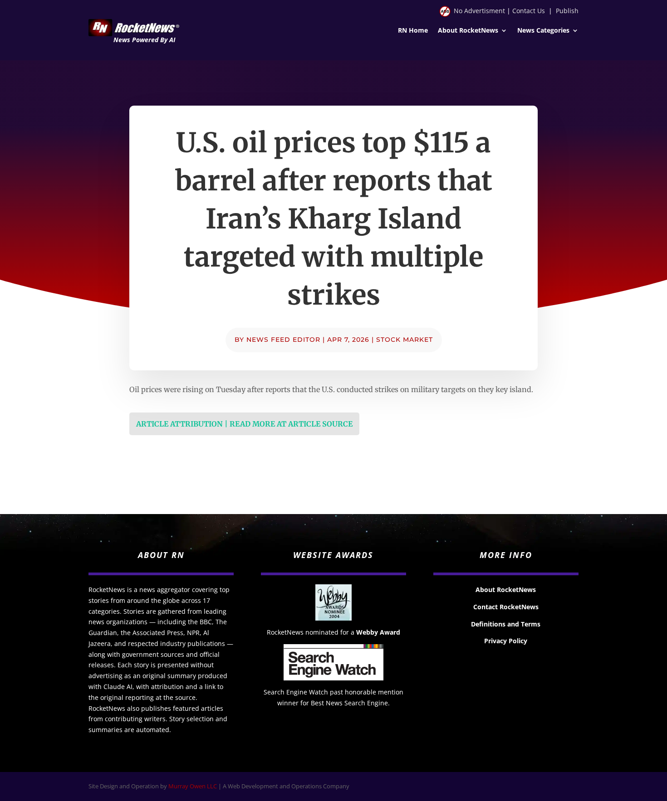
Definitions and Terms (505, 624)
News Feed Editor (283, 339)
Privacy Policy (505, 640)
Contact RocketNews (506, 606)
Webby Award (378, 632)
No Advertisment (479, 10)
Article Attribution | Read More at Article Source (244, 423)
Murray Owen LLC (192, 786)
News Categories (543, 30)
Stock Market (404, 339)
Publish (567, 10)
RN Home (413, 30)
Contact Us (528, 10)
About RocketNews (468, 30)
